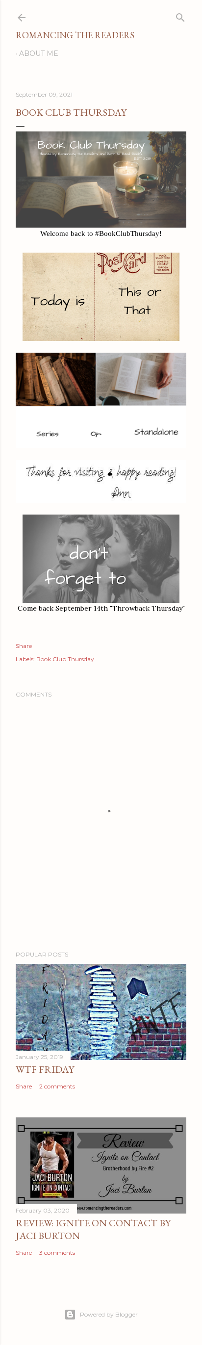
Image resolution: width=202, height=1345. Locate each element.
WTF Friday (45, 1069)
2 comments (57, 1086)
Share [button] (24, 645)
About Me (38, 53)
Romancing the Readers (75, 35)
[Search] (180, 15)
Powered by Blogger (109, 1314)
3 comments (57, 1252)
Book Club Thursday (65, 659)
